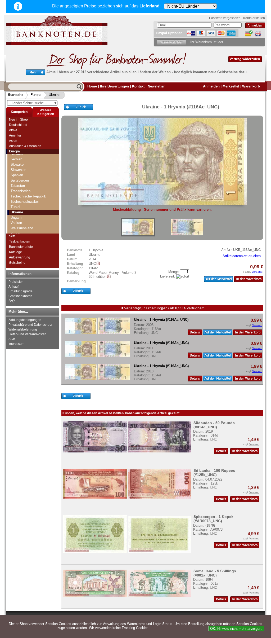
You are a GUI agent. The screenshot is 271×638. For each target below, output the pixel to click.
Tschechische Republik (28, 196)
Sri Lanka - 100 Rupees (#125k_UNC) (214, 472)
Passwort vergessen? (224, 18)
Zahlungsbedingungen (24, 320)
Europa (35, 95)
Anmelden (211, 86)
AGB (11, 339)
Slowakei (17, 164)
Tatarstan (18, 186)
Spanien (17, 175)
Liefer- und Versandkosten (27, 334)
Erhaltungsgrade (20, 291)
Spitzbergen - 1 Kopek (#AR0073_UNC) (213, 518)
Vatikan (16, 223)
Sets (12, 236)
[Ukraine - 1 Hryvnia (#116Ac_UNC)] (138, 227)
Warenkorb (251, 86)
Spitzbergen (20, 180)
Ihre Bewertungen (114, 86)
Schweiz (17, 154)
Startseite (15, 95)
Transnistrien (20, 191)
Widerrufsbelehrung (22, 329)
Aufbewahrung (19, 257)
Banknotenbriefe (21, 247)
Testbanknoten (19, 241)
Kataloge (15, 252)
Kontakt (138, 86)
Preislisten (16, 282)
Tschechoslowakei (25, 202)
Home (92, 86)
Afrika (13, 130)
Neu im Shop (18, 119)
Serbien (16, 159)
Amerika (15, 135)
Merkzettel (231, 86)
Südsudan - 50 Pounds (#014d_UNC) (214, 425)
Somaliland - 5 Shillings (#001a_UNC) (214, 573)
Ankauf (13, 286)
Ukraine (54, 95)
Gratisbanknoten (20, 296)
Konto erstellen (254, 18)
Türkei (15, 207)
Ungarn (16, 217)
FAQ (11, 301)
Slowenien (18, 170)
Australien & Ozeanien (25, 146)
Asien (13, 141)
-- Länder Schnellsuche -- (32, 103)
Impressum (16, 344)
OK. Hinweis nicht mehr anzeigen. (236, 629)
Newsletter (156, 86)
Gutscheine (17, 263)
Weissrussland (22, 228)
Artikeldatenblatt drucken (242, 256)
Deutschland (18, 125)
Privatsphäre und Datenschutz (30, 325)
